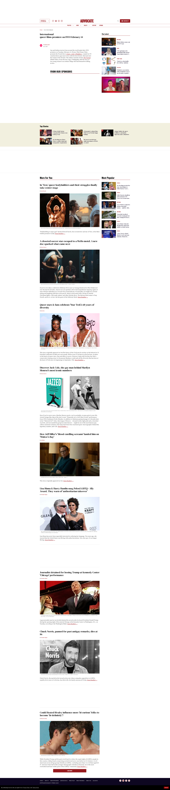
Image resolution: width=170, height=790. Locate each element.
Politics (69, 25)
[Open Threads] (59, 21)
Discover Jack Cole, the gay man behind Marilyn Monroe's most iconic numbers (65, 369)
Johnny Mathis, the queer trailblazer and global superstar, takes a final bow (121, 132)
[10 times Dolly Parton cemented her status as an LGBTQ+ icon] (46, 132)
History (94, 25)
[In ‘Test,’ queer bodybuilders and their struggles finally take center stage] (70, 210)
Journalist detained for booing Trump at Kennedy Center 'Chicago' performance (69, 574)
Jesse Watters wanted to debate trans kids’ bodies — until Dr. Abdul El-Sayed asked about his (123, 208)
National (119, 39)
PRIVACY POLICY (72, 780)
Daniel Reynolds (43, 191)
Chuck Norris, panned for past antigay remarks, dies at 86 (69, 633)
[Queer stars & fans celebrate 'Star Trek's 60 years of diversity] (70, 330)
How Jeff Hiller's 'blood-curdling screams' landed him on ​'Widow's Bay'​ (69, 435)
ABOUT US (47, 780)
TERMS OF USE (88, 780)
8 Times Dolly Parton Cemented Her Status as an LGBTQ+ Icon (60, 132)
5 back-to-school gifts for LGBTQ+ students (123, 62)
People (118, 183)
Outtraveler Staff (46, 44)
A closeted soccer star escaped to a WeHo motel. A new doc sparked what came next (68, 243)
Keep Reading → (60, 233)
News (77, 25)
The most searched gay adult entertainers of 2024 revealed (91, 141)
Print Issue (119, 58)
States (118, 231)
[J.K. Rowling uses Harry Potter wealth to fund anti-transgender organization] (46, 141)
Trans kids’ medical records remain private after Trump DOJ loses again (123, 216)
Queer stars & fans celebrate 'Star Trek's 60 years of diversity (67, 306)
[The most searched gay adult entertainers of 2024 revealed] (77, 141)
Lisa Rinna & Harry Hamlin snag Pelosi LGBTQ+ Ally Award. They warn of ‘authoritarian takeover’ (67, 490)
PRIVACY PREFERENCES (80, 780)
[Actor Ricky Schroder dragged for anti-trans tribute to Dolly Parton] (109, 224)
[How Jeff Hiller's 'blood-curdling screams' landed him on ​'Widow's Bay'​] (70, 459)
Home (41, 30)
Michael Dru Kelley (44, 718)
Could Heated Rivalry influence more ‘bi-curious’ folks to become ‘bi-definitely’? (69, 714)
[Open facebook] (53, 21)
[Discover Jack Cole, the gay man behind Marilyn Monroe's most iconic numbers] (70, 392)
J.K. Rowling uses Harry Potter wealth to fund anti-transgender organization (60, 141)
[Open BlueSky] (56, 21)
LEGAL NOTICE (95, 780)
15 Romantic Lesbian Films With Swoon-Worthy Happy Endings (91, 132)
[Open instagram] (62, 21)
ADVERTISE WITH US (63, 780)
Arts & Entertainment (48, 30)
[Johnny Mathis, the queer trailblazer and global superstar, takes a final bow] (107, 132)
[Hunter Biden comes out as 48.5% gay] (109, 41)
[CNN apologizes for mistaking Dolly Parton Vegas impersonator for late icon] (109, 51)
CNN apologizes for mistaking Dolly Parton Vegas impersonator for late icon (123, 53)
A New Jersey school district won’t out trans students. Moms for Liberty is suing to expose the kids (123, 237)
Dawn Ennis (42, 310)
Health (85, 25)
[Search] (118, 21)
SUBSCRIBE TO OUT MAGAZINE (43, 21)
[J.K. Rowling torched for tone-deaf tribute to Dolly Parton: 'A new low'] (109, 186)
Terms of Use (36, 787)
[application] (116, 85)
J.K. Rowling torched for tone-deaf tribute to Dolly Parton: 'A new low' (123, 188)
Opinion (101, 25)
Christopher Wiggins (44, 494)
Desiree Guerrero (43, 247)
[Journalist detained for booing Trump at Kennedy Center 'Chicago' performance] (70, 597)
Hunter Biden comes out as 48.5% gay (123, 43)
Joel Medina (43, 440)
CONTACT (41, 780)
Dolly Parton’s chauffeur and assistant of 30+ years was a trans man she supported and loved (123, 198)
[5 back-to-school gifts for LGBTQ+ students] (109, 61)
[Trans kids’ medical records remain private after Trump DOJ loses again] (109, 214)
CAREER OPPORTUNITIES (54, 780)
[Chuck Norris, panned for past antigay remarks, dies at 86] (70, 656)
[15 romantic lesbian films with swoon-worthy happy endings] (77, 132)
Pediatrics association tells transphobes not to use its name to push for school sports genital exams (123, 73)
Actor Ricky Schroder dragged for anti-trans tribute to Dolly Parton (123, 225)
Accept (166, 787)
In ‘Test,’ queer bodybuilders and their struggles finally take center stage (68, 186)
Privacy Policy (26, 787)
